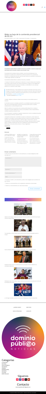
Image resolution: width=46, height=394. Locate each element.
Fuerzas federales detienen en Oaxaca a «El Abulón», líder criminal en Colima (20, 249)
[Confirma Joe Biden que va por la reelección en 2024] (11, 138)
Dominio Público (9, 38)
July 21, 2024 (18, 95)
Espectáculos (5, 374)
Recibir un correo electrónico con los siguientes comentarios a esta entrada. (21, 183)
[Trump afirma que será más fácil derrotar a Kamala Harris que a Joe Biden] (36, 139)
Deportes (4, 371)
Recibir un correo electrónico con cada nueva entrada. (17, 185)
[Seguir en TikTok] (24, 5)
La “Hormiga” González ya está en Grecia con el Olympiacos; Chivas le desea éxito (21, 298)
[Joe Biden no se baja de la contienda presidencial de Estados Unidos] (23, 139)
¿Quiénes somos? (17, 307)
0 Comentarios (33, 38)
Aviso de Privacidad (17, 311)
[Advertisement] (23, 21)
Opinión (4, 368)
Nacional (4, 364)
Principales (27, 38)
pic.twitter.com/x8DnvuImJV (18, 94)
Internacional (22, 38)
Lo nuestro (5, 362)
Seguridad (4, 366)
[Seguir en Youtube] (33, 5)
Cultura (4, 372)
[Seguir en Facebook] (26, 5)
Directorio (28, 307)
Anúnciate (28, 311)
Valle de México (6, 365)
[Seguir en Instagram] (29, 5)
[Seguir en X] (31, 5)
